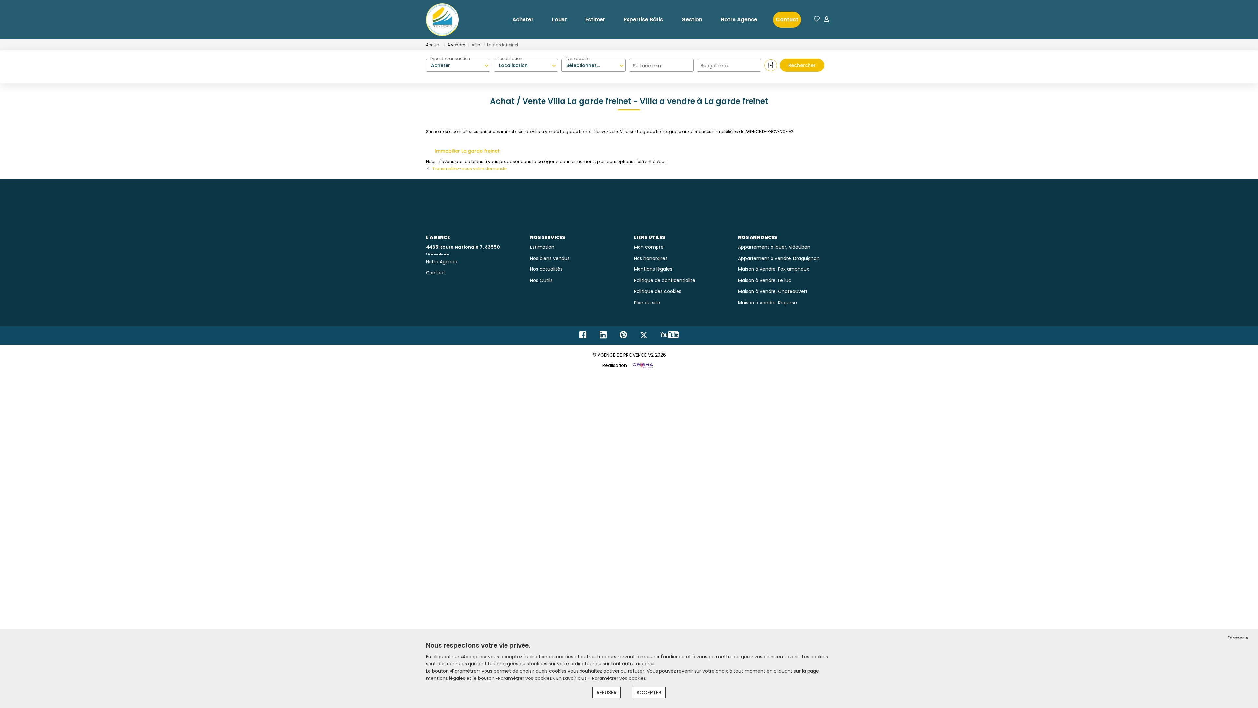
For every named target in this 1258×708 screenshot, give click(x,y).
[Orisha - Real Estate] (642, 365)
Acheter (523, 19)
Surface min (647, 65)
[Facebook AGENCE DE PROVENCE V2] (583, 336)
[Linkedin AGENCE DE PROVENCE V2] (603, 336)
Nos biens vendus (550, 258)
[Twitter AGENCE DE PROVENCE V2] (644, 336)
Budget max (715, 65)
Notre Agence (739, 19)
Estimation (542, 247)
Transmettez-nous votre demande (469, 169)
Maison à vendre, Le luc (764, 280)
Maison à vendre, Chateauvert (773, 291)
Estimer (595, 19)
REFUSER (607, 692)
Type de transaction (450, 58)
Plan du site (647, 302)
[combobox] (458, 65)
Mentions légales (653, 269)
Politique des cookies (657, 291)
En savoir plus (572, 678)
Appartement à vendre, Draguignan (779, 258)
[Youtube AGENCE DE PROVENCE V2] (669, 336)
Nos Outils (541, 280)
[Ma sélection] (817, 19)
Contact (787, 19)
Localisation (510, 58)
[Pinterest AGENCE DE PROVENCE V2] (623, 336)
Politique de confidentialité (664, 280)
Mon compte (649, 247)
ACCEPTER (648, 692)
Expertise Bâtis (643, 19)
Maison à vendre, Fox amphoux (773, 269)
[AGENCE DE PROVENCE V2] (442, 19)
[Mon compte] (826, 19)
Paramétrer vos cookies (619, 678)
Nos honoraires (651, 258)
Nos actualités (546, 269)
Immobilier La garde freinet (467, 151)
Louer (559, 19)
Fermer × (1238, 638)
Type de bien (577, 58)
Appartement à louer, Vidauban (774, 247)
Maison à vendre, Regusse (767, 302)
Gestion (691, 19)
